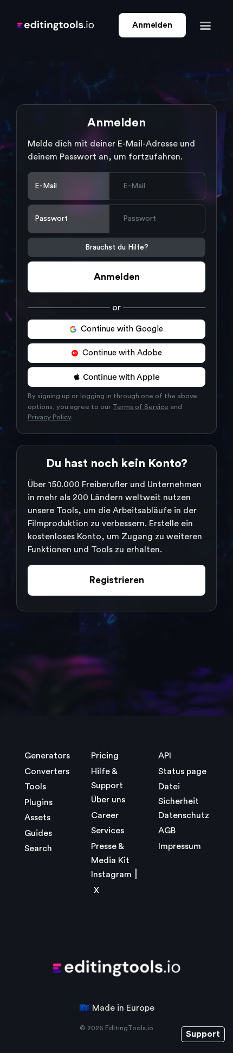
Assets (37, 817)
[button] (116, 377)
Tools (35, 786)
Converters (46, 771)
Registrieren (116, 580)
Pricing (105, 755)
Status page (182, 771)
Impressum (179, 846)
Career (105, 815)
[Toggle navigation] (205, 25)
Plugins (38, 802)
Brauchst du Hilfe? (116, 247)
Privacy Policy (49, 417)
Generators (47, 755)
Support (203, 1034)
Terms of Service (141, 407)
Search (38, 848)
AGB (167, 830)
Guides (38, 833)
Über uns (108, 799)
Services (107, 830)
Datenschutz (183, 815)
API (164, 755)
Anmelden (152, 25)
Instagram (111, 874)
